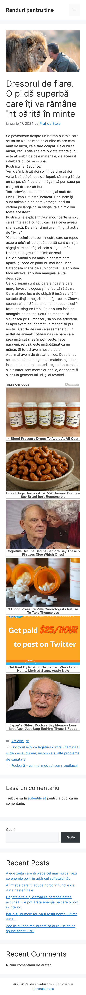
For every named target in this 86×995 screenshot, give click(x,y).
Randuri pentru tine (30, 10)
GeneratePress (43, 989)
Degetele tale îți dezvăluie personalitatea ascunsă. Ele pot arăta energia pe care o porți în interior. (42, 902)
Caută (11, 830)
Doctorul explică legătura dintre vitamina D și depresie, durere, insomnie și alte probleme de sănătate (43, 753)
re (27, 741)
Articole (17, 741)
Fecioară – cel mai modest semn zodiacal (44, 766)
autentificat (37, 798)
